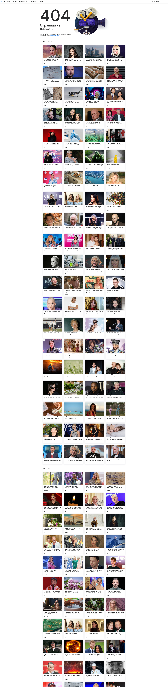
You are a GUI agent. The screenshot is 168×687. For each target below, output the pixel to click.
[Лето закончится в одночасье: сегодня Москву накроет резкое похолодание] (94, 55)
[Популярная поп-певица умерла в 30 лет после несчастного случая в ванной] (73, 629)
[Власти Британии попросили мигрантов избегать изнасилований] (73, 650)
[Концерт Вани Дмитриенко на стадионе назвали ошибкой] (73, 671)
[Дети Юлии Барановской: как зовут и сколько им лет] (52, 55)
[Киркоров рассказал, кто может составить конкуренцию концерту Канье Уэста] (115, 349)
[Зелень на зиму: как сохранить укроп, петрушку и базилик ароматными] (73, 391)
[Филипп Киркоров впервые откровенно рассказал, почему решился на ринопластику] (94, 265)
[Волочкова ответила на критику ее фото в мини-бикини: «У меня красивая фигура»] (115, 76)
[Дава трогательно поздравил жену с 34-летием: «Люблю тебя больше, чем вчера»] (94, 328)
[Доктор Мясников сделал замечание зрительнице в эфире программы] (52, 580)
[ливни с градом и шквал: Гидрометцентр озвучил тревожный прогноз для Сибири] (115, 160)
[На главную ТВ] (4, 1)
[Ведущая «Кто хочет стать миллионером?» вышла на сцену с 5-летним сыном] (73, 433)
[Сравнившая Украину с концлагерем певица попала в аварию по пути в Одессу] (73, 608)
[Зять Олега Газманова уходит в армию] (115, 454)
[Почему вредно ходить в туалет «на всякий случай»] (94, 517)
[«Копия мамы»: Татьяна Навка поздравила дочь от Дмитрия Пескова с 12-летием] (115, 650)
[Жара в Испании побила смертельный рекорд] (52, 433)
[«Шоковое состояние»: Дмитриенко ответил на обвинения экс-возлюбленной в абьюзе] (115, 286)
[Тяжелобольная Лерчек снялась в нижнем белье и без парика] (94, 412)
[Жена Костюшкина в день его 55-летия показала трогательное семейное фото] (52, 160)
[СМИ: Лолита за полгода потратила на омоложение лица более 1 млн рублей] (73, 517)
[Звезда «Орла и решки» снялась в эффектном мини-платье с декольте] (52, 559)
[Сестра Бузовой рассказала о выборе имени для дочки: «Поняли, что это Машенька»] (115, 496)
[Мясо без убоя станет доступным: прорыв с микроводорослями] (73, 265)
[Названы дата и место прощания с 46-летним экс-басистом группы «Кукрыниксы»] (115, 671)
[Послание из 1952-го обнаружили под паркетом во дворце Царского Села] (115, 608)
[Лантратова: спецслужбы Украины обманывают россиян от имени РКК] (115, 139)
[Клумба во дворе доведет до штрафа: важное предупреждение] (52, 650)
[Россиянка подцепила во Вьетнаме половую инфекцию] (52, 608)
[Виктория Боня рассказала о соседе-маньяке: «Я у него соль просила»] (52, 391)
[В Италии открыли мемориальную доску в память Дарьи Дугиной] (52, 76)
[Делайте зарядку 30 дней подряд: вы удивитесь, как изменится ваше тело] (115, 412)
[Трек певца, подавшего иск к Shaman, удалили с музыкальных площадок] (115, 629)
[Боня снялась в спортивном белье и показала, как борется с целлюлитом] (94, 538)
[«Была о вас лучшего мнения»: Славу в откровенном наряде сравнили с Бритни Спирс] (73, 244)
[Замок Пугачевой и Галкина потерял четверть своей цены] (52, 265)
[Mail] (2, 1)
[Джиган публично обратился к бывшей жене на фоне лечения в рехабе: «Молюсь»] (115, 223)
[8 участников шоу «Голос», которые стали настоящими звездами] (52, 538)
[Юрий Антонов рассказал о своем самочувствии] (94, 97)
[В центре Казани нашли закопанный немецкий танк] (52, 97)
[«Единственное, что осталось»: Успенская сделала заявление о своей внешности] (94, 608)
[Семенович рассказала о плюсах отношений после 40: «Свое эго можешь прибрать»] (94, 475)
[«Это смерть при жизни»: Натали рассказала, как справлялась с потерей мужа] (115, 265)
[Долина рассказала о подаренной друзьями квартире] (52, 307)
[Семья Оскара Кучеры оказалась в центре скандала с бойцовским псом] (94, 559)
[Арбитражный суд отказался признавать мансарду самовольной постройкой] (52, 517)
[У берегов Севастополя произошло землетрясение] (94, 181)
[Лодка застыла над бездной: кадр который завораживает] (94, 139)
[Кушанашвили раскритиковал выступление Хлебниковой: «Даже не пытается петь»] (94, 202)
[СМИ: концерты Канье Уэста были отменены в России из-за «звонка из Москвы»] (94, 391)
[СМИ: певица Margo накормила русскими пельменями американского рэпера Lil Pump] (73, 580)
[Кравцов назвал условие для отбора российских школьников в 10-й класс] (52, 328)
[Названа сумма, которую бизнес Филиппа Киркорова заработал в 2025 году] (73, 454)
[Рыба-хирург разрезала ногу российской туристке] (73, 412)
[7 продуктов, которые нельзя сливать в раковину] (73, 181)
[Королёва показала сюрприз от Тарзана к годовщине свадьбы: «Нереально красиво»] (73, 118)
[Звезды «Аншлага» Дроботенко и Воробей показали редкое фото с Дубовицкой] (115, 328)
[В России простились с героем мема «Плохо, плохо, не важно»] (73, 538)
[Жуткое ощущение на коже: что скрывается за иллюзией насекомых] (73, 307)
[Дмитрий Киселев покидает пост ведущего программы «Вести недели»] (94, 118)
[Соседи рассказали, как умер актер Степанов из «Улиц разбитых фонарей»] (94, 580)
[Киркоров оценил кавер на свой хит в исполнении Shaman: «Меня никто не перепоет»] (94, 223)
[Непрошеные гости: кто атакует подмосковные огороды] (73, 286)
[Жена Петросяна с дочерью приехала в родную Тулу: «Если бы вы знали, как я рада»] (94, 650)
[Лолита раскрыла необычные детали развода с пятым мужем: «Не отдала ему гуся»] (52, 139)
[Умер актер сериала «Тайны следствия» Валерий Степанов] (115, 580)
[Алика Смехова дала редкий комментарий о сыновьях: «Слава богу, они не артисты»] (115, 517)
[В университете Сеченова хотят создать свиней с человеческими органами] (94, 76)
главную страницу (54, 35)
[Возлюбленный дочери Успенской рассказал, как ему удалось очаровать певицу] (73, 202)
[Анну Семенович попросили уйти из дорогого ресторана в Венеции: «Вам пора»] (52, 629)
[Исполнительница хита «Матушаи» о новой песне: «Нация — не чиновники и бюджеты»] (52, 181)
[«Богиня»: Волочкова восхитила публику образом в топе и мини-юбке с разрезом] (94, 286)
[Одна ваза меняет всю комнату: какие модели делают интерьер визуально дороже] (73, 349)
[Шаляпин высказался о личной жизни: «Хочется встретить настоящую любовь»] (52, 223)
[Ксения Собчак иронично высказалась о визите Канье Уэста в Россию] (52, 349)
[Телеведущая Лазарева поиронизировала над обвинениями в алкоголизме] (73, 328)
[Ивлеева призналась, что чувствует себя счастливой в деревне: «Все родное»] (115, 181)
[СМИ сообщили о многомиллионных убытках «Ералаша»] (115, 538)
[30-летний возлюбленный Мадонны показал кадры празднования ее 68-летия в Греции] (94, 496)
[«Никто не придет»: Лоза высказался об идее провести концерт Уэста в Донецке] (73, 559)
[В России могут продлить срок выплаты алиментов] (115, 475)
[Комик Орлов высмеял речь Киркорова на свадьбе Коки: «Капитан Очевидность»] (115, 391)
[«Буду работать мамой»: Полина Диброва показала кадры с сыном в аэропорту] (94, 307)
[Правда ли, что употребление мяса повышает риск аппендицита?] (73, 475)
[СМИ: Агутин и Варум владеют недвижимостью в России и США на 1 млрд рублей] (52, 671)
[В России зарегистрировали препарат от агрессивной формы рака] (73, 139)
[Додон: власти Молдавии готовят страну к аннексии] (73, 496)
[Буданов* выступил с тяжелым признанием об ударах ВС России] (73, 76)
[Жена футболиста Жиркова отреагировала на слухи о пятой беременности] (94, 244)
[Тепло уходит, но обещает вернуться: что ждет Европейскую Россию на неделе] (73, 370)
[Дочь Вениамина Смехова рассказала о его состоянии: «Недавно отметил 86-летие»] (115, 118)
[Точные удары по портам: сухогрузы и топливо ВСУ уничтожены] (52, 370)
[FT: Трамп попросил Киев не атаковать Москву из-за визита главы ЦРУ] (52, 454)
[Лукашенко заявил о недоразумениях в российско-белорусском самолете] (73, 97)
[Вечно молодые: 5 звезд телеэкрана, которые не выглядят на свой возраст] (115, 55)
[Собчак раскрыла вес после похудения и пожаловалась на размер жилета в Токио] (94, 433)
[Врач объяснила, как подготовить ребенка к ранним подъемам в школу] (115, 433)
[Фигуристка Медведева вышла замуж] (115, 97)
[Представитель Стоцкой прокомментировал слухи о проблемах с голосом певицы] (52, 244)
